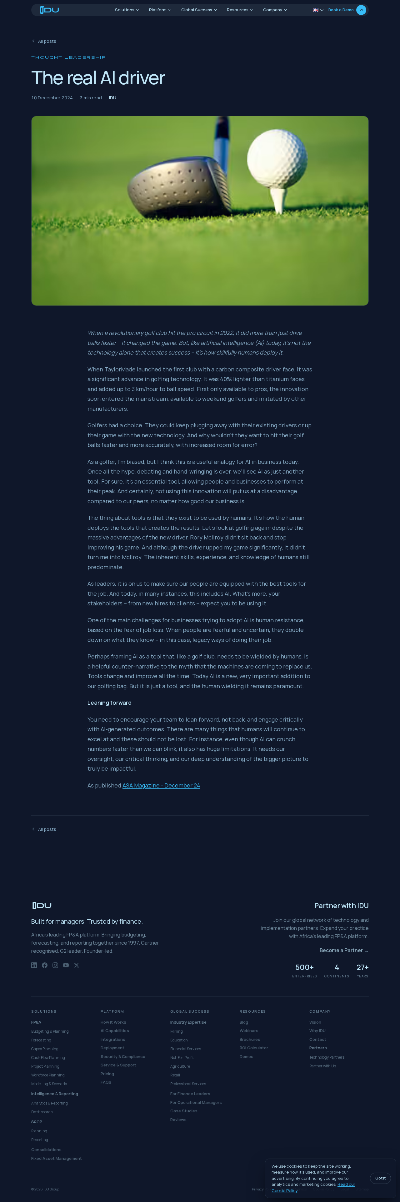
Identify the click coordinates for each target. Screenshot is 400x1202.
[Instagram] (55, 968)
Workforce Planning (48, 1075)
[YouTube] (66, 968)
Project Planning (45, 1066)
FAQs (106, 1082)
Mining (176, 1031)
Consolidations (46, 1149)
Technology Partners (326, 1057)
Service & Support (118, 1065)
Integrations (113, 1039)
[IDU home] (50, 10)
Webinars (249, 1030)
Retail (175, 1075)
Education (179, 1040)
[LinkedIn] (34, 968)
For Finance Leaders (190, 1093)
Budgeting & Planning (50, 1031)
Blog (244, 1022)
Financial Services (185, 1048)
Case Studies (184, 1111)
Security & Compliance (123, 1056)
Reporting (39, 1139)
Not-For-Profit (182, 1057)
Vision (315, 1022)
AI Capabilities (115, 1030)
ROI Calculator (254, 1048)
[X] (76, 968)
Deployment (112, 1048)
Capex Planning (44, 1048)
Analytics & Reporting (49, 1103)
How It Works (113, 1022)
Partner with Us (322, 1066)
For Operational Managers (196, 1102)
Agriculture (180, 1066)
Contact (317, 1039)
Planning (39, 1131)
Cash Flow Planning (48, 1057)
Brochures (250, 1039)
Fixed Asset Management (56, 1158)
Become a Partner (344, 950)
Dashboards (41, 1112)
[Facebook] (45, 968)
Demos (246, 1056)
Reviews (178, 1119)
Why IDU (317, 1030)
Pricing (107, 1073)
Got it (380, 1178)
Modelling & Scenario (49, 1083)
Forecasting (41, 1040)
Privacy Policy (263, 1189)
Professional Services (188, 1083)
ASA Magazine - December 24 (161, 785)
